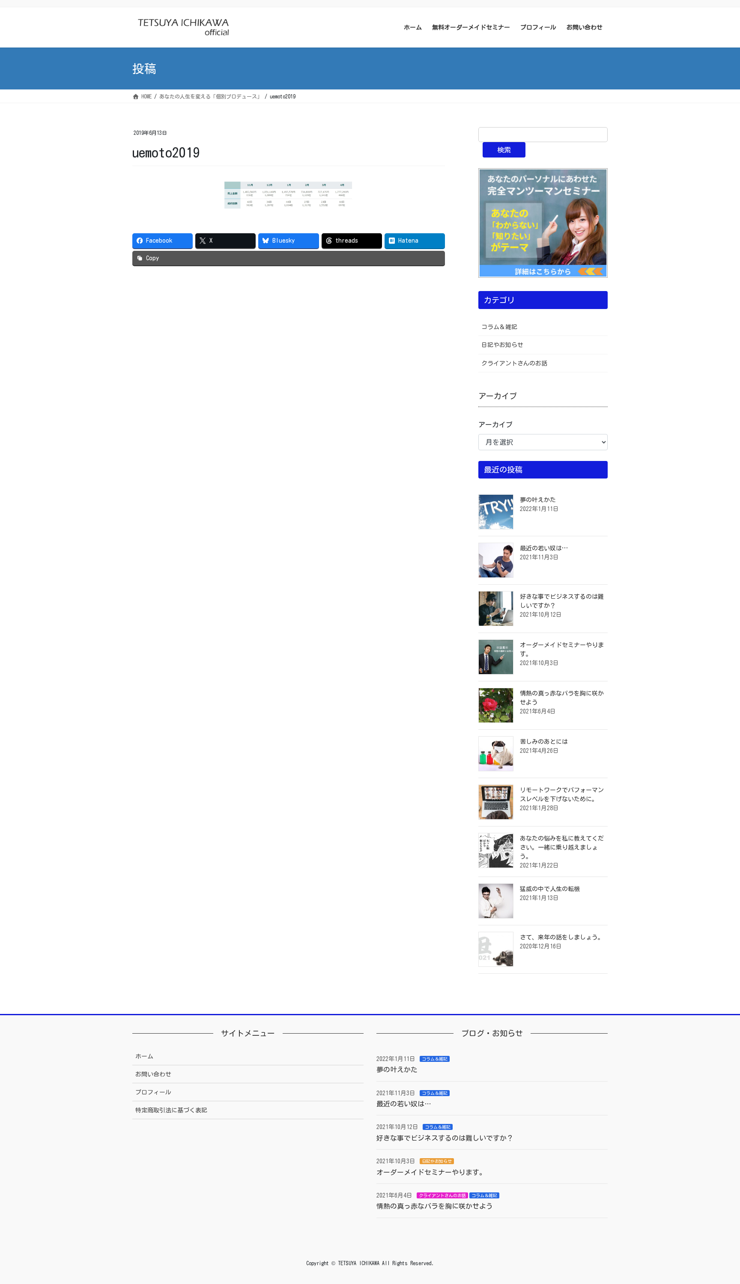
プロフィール (153, 1092)
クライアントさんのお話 (514, 363)
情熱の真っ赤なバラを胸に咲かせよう (434, 1206)
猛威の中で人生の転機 (550, 889)
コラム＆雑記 (499, 327)
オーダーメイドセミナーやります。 (431, 1172)
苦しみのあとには (544, 742)
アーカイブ (495, 424)
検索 (504, 149)
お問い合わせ (153, 1074)
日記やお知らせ (502, 345)
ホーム (144, 1056)
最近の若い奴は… (544, 548)
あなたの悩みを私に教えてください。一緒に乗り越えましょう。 (562, 847)
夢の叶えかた (538, 500)
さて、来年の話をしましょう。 (562, 937)
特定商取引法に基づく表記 (171, 1110)
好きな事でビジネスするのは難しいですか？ (444, 1138)
